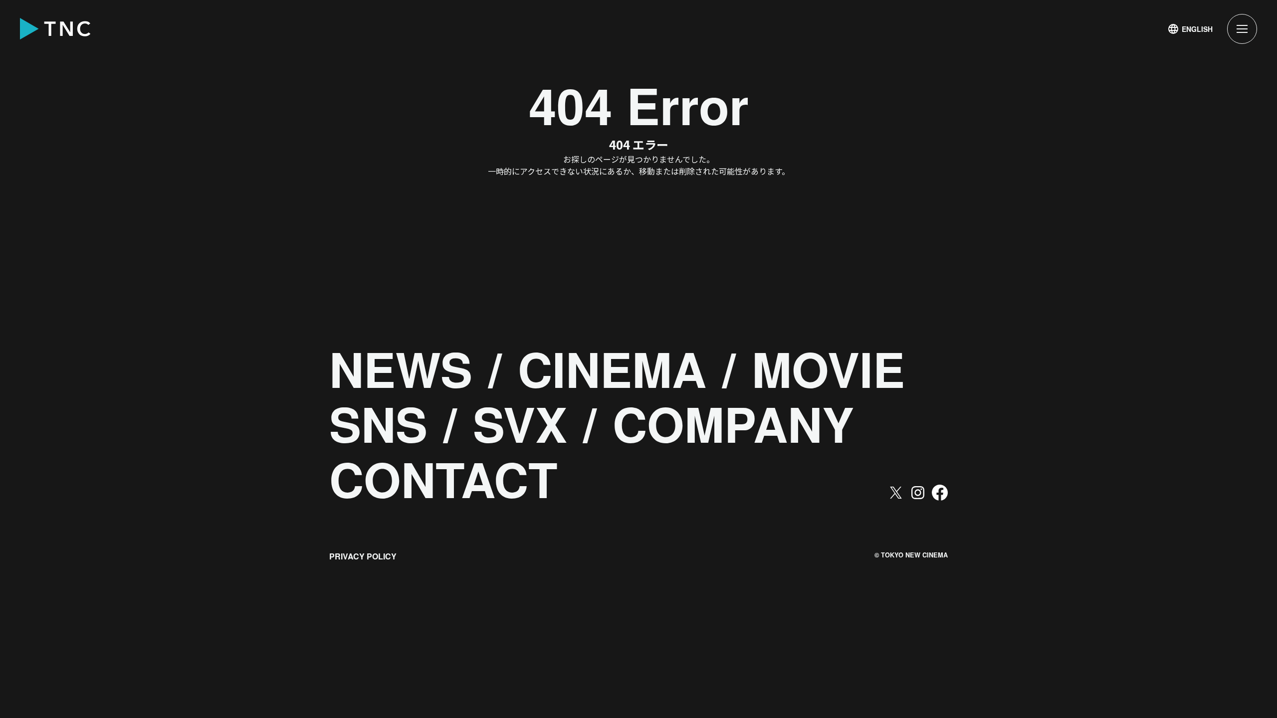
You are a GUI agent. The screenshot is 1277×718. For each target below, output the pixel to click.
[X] (896, 493)
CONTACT (443, 479)
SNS (378, 423)
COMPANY (733, 423)
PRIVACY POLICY (363, 556)
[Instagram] (918, 493)
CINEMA (612, 369)
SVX (520, 423)
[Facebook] (940, 493)
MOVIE (828, 369)
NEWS (400, 369)
